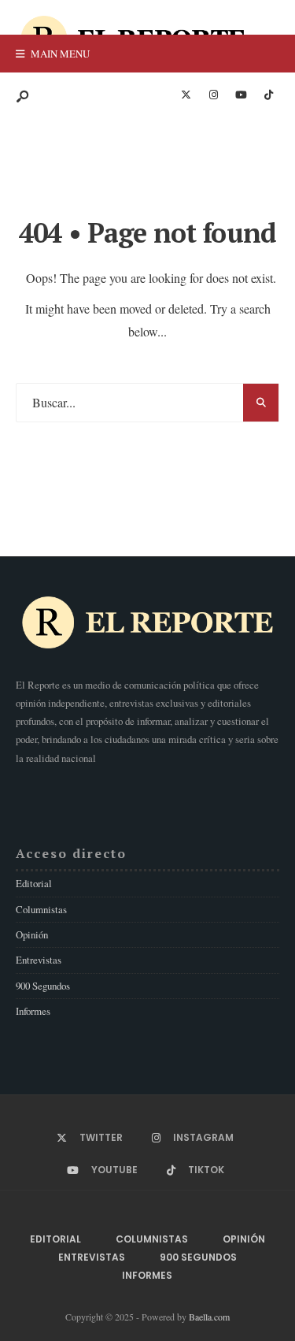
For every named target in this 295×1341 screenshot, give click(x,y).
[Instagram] (213, 95)
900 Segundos (43, 986)
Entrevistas (38, 960)
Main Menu (59, 53)
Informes (33, 1011)
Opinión (32, 934)
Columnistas (41, 909)
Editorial (34, 883)
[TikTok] (268, 95)
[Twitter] (186, 95)
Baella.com (209, 1316)
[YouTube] (241, 95)
